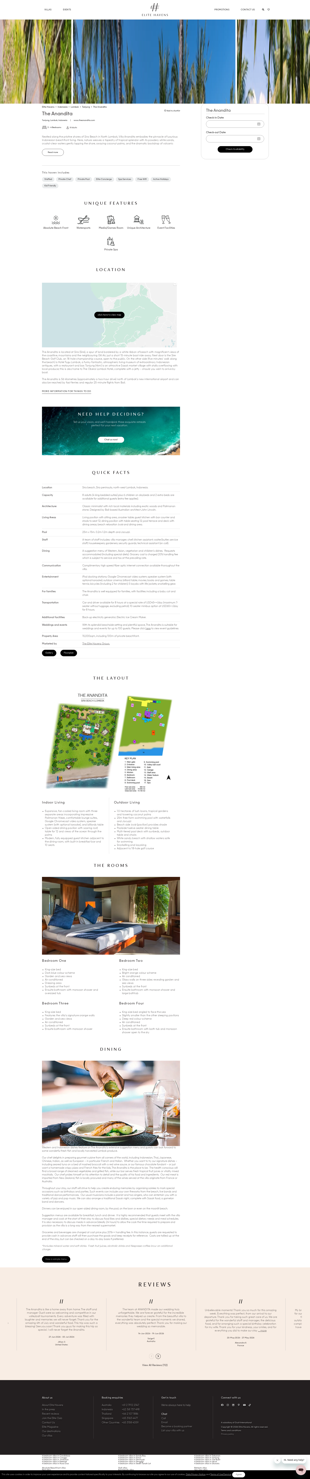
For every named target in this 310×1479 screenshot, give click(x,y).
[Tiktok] (249, 1405)
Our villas (47, 1436)
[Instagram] (228, 1405)
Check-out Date (216, 132)
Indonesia (62, 120)
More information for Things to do (66, 391)
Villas (48, 10)
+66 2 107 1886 (130, 1414)
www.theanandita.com (84, 120)
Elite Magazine (50, 1427)
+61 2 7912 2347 (130, 1405)
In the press (48, 1410)
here (148, 628)
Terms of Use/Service (220, 1475)
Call (163, 1418)
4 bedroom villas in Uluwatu (206, 1464)
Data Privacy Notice (196, 1475)
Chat (164, 1414)
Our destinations (51, 1431)
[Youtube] (244, 1405)
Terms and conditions (231, 1431)
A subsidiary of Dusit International (236, 1423)
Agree (239, 1475)
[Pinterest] (239, 1405)
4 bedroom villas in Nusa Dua (55, 1464)
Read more (53, 152)
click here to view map (109, 315)
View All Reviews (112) (155, 1365)
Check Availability (235, 149)
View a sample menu (56, 1259)
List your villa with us (172, 1431)
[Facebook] (222, 1405)
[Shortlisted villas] (268, 9)
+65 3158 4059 (130, 1423)
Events (67, 10)
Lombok (53, 120)
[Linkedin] (233, 1405)
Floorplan (69, 653)
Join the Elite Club (52, 1418)
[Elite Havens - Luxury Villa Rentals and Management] (155, 14)
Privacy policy (227, 1434)
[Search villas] (263, 9)
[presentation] (151, 1356)
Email (164, 1422)
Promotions (221, 10)
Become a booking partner (176, 1426)
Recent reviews (50, 1414)
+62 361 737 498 (131, 1410)
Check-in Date (215, 118)
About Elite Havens (52, 1405)
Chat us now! (111, 440)
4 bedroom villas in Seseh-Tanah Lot (134, 1464)
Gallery (49, 653)
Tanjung (45, 120)
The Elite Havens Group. (96, 644)
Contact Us (248, 10)
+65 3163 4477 (130, 1418)
